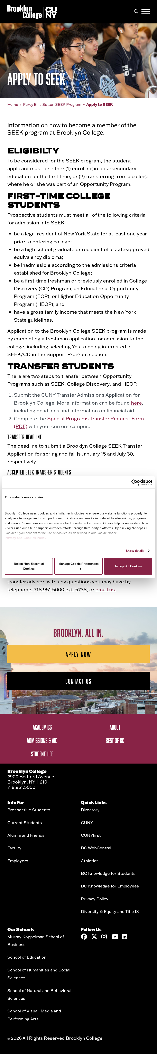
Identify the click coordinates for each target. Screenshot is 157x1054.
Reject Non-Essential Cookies (29, 566)
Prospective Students (28, 809)
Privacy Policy (94, 898)
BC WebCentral (96, 847)
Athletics (90, 860)
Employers (17, 860)
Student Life (42, 753)
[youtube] (115, 937)
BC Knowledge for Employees (110, 885)
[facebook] (84, 937)
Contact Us (78, 681)
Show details (135, 550)
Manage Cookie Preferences (78, 563)
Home (12, 104)
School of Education (26, 957)
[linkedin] (125, 937)
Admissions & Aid (42, 740)
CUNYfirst (91, 835)
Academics (42, 727)
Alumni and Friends (26, 835)
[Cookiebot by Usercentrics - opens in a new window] (134, 482)
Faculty (14, 847)
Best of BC (115, 740)
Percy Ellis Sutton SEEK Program (52, 104)
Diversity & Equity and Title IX (110, 911)
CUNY (87, 822)
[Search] (136, 11)
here (136, 403)
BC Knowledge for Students (108, 873)
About (115, 727)
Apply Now (79, 654)
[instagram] (104, 937)
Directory (90, 809)
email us (105, 589)
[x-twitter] (94, 937)
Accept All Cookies (128, 566)
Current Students (24, 822)
